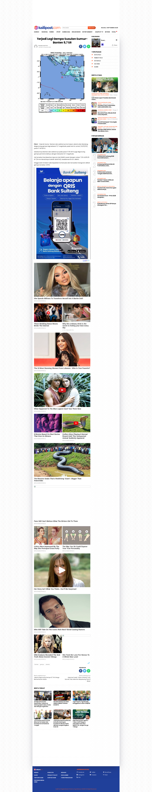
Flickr (106, 775)
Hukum (94, 93)
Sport (110, 110)
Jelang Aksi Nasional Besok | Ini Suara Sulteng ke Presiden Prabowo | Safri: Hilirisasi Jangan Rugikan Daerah (62, 724)
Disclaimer (64, 775)
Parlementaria (96, 95)
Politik (103, 95)
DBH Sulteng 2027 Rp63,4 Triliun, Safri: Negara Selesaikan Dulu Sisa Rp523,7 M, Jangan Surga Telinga (80, 724)
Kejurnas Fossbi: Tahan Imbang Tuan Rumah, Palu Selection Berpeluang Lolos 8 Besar (77, 678)
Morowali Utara (107, 117)
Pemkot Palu (98, 58)
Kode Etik (51, 772)
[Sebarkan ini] (80, 46)
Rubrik (107, 95)
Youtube (94, 775)
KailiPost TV (105, 186)
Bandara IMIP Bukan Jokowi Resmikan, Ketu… (107, 130)
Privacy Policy (52, 775)
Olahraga (101, 110)
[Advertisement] (76, 12)
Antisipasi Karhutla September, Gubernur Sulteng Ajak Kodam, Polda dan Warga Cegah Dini (42, 704)
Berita (99, 186)
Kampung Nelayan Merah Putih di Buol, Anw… (105, 165)
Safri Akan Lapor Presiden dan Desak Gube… (104, 98)
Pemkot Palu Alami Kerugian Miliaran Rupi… (106, 188)
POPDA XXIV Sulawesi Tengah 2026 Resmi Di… (105, 172)
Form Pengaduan (66, 778)
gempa (42, 664)
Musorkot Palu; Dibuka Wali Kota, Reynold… (107, 113)
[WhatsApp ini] (88, 46)
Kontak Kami (52, 778)
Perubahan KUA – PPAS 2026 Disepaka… (106, 196)
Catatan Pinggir (103, 102)
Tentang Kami (38, 778)
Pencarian (92, 28)
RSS (79, 777)
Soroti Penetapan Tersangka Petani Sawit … (107, 122)
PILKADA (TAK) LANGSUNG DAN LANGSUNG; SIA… (106, 106)
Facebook (81, 772)
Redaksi (63, 772)
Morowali (106, 93)
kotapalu (97, 61)
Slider (96, 67)
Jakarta (47, 664)
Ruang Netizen (113, 126)
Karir (36, 775)
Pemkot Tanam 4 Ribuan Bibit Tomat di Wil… (105, 180)
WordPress (108, 772)
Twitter (93, 772)
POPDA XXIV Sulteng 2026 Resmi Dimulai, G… (105, 157)
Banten (36, 664)
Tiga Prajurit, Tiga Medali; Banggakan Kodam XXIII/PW (81, 702)
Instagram (81, 775)
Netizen (106, 126)
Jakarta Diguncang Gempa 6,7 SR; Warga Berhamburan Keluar (46, 677)
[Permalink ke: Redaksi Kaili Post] (36, 46)
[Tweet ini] (84, 46)
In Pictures (99, 93)
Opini (109, 102)
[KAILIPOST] (47, 27)
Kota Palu (97, 55)
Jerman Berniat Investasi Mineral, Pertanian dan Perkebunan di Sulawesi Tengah (42, 723)
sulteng (97, 64)
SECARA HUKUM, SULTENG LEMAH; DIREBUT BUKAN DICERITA (61, 703)
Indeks (36, 772)
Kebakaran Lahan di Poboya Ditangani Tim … (106, 204)
